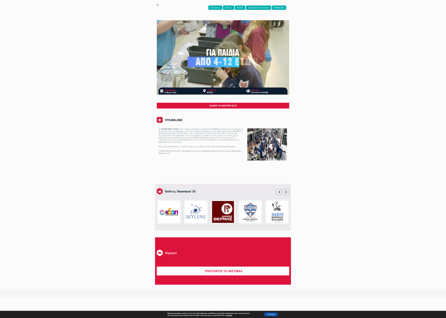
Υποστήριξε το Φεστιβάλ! (258, 7)
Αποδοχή (271, 314)
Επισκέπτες (215, 7)
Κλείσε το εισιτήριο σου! (223, 105)
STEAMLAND (279, 7)
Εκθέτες (228, 7)
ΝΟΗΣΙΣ (240, 7)
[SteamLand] (167, 7)
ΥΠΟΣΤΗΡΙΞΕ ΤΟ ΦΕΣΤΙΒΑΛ (223, 263)
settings (229, 315)
